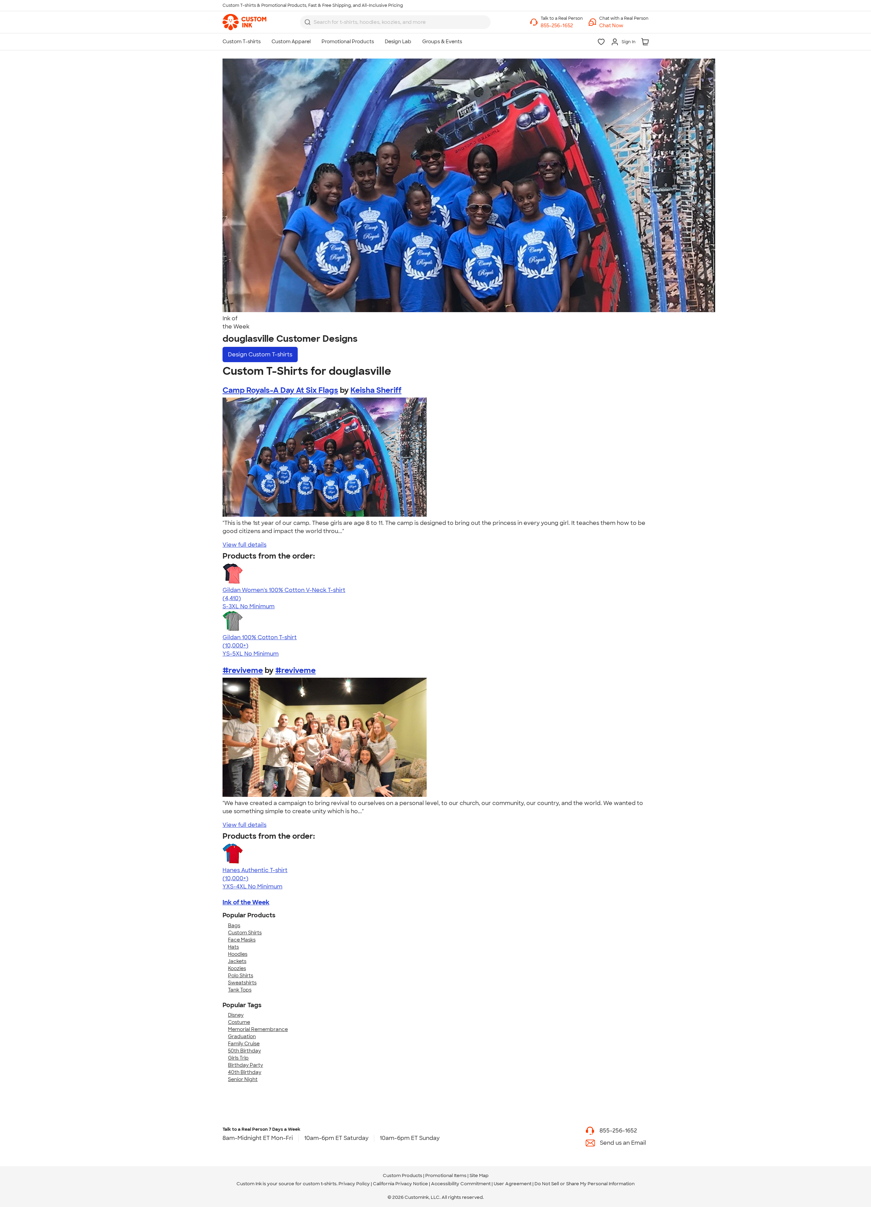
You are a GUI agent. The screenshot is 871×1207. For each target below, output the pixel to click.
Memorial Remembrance (258, 1029)
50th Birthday (244, 1051)
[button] (623, 25)
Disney (236, 1015)
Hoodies (237, 954)
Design (260, 354)
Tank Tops (239, 990)
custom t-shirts (319, 1184)
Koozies (237, 968)
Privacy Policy (354, 1184)
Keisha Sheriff (375, 390)
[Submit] (307, 22)
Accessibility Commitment (461, 1184)
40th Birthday (244, 1072)
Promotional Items (445, 1175)
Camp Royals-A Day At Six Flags (280, 390)
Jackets (237, 961)
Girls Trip (238, 1058)
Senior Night (243, 1079)
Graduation (242, 1036)
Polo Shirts (240, 975)
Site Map (479, 1175)
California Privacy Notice (400, 1184)
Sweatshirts (242, 983)
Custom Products (402, 1175)
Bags (234, 925)
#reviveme (243, 670)
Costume (239, 1022)
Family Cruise (244, 1044)
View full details (244, 544)
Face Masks (242, 940)
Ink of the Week (246, 902)
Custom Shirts (245, 933)
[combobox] (395, 22)
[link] (244, 22)
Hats (233, 947)
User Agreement (512, 1184)
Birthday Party (245, 1065)
